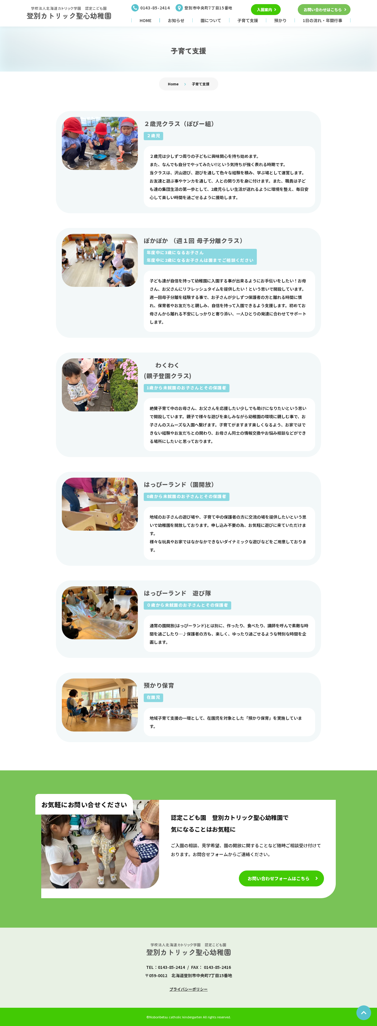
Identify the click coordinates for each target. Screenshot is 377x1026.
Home (173, 83)
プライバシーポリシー (188, 989)
